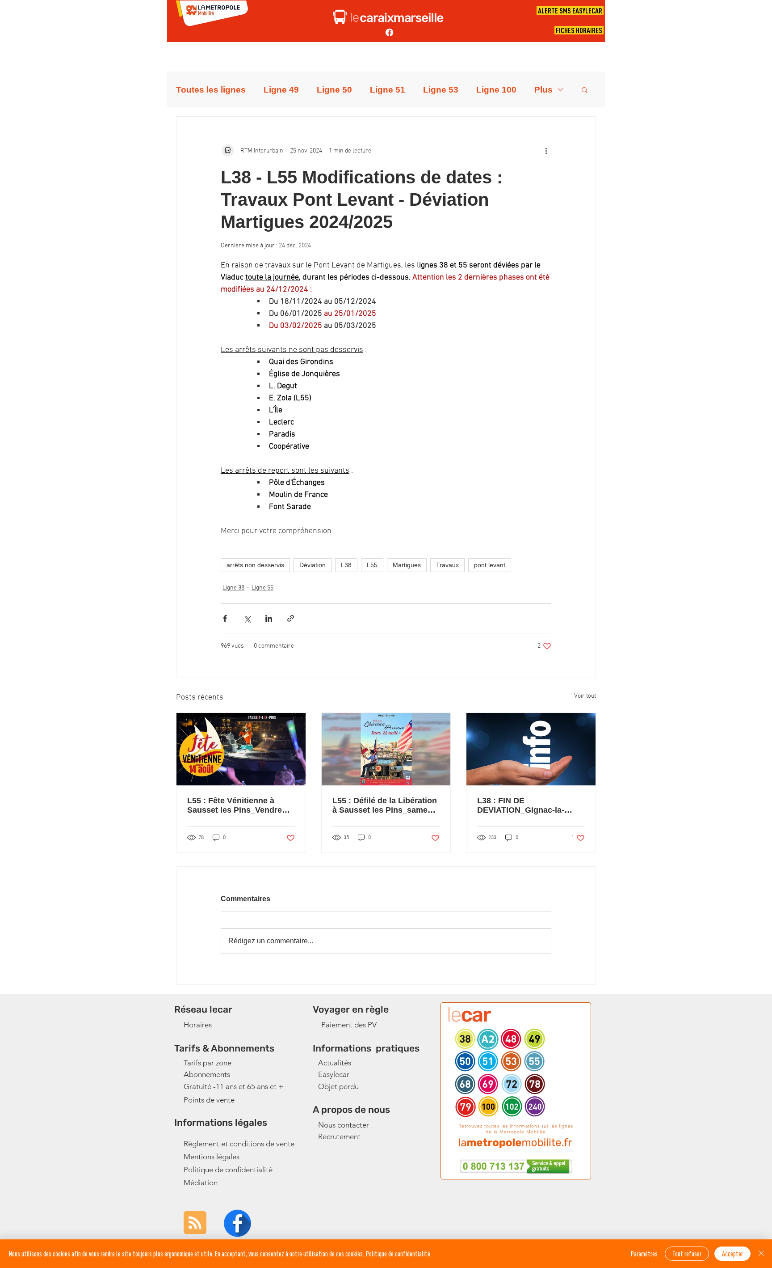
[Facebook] (389, 32)
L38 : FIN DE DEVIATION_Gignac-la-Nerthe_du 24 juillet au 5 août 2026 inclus (523, 805)
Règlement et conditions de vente (239, 1143)
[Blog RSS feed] (195, 1223)
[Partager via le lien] (290, 618)
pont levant (489, 564)
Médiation (201, 1182)
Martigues (407, 564)
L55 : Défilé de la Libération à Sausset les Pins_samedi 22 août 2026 (384, 805)
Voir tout (585, 696)
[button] (584, 89)
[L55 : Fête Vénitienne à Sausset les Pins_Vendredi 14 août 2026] (241, 749)
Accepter (732, 1254)
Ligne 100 (496, 89)
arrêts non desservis (255, 564)
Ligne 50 (334, 89)
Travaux (447, 564)
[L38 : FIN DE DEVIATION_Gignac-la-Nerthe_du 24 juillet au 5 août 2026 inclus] (531, 749)
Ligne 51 (387, 89)
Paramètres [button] (644, 1254)
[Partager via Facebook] (225, 618)
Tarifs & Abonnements (224, 1048)
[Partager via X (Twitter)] (247, 618)
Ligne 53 (440, 89)
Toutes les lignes (211, 89)
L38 (346, 564)
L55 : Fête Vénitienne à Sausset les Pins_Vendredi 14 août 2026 (238, 805)
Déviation (312, 564)
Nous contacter (343, 1124)
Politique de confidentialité (228, 1169)
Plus (543, 89)
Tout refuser (686, 1254)
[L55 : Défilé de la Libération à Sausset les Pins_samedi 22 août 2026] (386, 749)
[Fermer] (761, 1254)
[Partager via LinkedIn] (268, 618)
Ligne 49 (281, 89)
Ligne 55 (262, 588)
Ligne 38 (233, 588)
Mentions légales (211, 1156)
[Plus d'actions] (546, 150)
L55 (372, 564)
